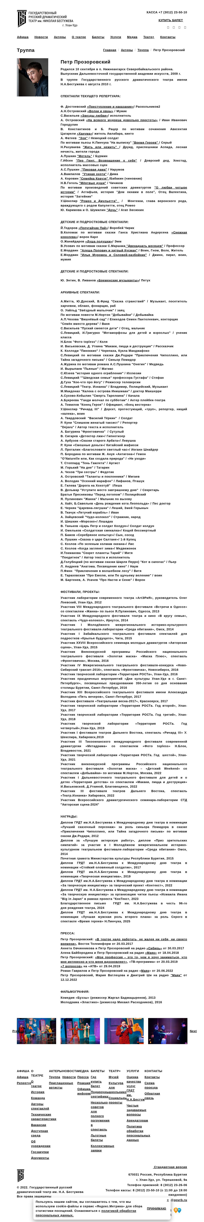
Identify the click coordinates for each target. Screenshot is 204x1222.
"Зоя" (83, 138)
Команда (38, 1098)
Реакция (81, 1083)
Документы (38, 1158)
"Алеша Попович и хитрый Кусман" (109, 250)
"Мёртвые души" (92, 183)
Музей (114, 1077)
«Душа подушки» (98, 241)
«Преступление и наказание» (110, 106)
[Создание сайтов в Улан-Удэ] (177, 1210)
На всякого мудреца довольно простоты (122, 120)
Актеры (60, 37)
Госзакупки (38, 1152)
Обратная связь (151, 1096)
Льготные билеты (97, 1138)
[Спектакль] (36, 1031)
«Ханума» (84, 133)
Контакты (167, 37)
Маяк (145, 970)
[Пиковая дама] (167, 1031)
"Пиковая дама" (93, 169)
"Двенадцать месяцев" (144, 246)
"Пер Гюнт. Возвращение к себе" (106, 160)
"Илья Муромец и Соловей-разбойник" (113, 255)
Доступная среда (38, 1133)
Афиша (23, 37)
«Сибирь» (154, 948)
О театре (79, 37)
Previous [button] (13, 1031)
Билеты (98, 37)
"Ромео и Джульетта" (99, 201)
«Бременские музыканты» (118, 280)
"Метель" (84, 156)
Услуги (115, 37)
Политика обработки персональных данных (133, 1133)
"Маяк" (176, 975)
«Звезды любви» (94, 115)
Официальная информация (81, 1091)
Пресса (81, 1077)
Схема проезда (151, 1085)
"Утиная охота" (94, 174)
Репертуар (22, 1083)
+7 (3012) (173, 12)
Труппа (143, 50)
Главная (109, 50)
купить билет (171, 20)
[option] (36, 1031)
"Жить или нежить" (101, 147)
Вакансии (38, 1125)
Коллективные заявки (97, 1148)
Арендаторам (133, 1120)
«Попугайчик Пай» (93, 228)
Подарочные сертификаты (97, 1094)
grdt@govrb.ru (175, 1200)
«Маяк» (151, 952)
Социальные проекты (115, 1100)
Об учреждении (38, 1144)
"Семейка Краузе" (94, 178)
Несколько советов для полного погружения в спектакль (97, 1116)
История (38, 1092)
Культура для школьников (115, 1087)
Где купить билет (96, 1081)
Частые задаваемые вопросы (133, 1110)
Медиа (132, 37)
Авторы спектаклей (38, 1106)
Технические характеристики (38, 1117)
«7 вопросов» (71, 966)
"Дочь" (112, 210)
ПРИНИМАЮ (156, 1208)
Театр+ (148, 37)
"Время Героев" (146, 142)
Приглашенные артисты (53, 1085)
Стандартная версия (170, 1167)
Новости (41, 37)
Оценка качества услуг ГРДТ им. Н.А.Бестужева (133, 1088)
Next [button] (191, 1031)
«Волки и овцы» (100, 111)
